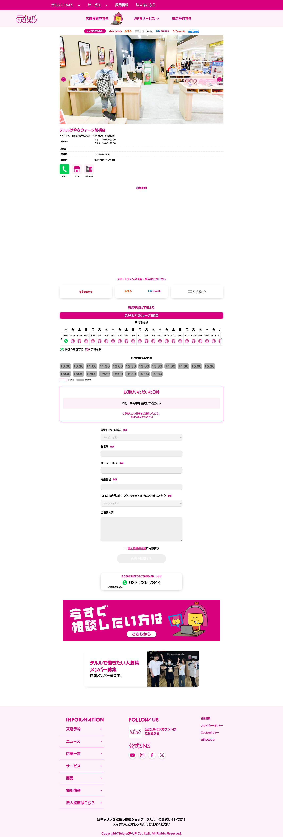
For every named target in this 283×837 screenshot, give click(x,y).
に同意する (143, 548)
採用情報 (121, 5)
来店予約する (181, 18)
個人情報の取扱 (137, 548)
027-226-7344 (144, 582)
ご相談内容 (107, 512)
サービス (73, 766)
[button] (219, 79)
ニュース (73, 741)
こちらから (152, 733)
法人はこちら (146, 5)
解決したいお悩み (114, 430)
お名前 (107, 446)
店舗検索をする (97, 18)
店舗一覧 (73, 753)
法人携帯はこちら (80, 803)
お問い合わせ (208, 739)
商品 (69, 778)
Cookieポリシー (210, 732)
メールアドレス (112, 463)
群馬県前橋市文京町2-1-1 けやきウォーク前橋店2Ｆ (93, 136)
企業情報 (205, 718)
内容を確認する (141, 558)
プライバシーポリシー (212, 725)
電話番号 (109, 479)
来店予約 (73, 729)
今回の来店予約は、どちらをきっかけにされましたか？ (136, 495)
